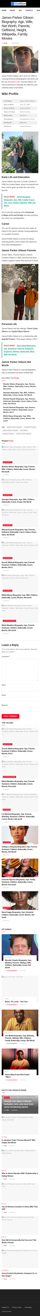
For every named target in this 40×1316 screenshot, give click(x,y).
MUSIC (12, 10)
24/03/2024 (14, 1110)
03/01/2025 (22, 1043)
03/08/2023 (12, 1179)
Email (4, 695)
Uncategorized (9, 620)
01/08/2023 (12, 1245)
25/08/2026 (6, 474)
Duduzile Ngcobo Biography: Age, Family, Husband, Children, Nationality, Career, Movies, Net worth (18, 882)
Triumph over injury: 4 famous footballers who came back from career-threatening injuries (18, 1104)
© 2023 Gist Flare (6, 1311)
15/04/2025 (22, 970)
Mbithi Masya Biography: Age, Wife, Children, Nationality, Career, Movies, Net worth (19, 418)
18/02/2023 (14, 43)
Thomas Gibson (8, 433)
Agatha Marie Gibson (14, 427)
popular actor (15, 82)
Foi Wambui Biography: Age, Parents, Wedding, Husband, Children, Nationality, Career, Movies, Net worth (18, 816)
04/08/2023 (12, 1145)
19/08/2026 (6, 920)
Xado (5, 43)
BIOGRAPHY (7, 462)
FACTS (7, 1097)
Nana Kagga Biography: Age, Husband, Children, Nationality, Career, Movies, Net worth (18, 914)
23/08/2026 (6, 600)
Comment (6, 656)
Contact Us (5, 1307)
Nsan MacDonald (12, 970)
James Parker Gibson (10, 430)
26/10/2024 (22, 1080)
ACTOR (4, 1137)
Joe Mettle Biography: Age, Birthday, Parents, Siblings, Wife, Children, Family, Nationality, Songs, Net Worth (20, 1038)
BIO (20, 10)
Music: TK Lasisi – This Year (16, 1002)
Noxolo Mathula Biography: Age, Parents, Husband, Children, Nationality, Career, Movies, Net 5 (19, 409)
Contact (29, 10)
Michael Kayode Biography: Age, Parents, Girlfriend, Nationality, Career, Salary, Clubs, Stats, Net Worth (20, 401)
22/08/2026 (6, 633)
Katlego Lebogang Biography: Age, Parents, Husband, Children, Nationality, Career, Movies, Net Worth (19, 849)
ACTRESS (6, 809)
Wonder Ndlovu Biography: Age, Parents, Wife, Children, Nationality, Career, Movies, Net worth (19, 386)
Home (4, 10)
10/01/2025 (22, 1004)
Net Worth (23, 430)
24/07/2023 (12, 1279)
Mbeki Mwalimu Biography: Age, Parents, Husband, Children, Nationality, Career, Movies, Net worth (18, 627)
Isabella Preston (30, 427)
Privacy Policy (17, 1307)
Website (5, 705)
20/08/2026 (6, 855)
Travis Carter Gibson (23, 433)
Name (4, 685)
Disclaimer (28, 1307)
